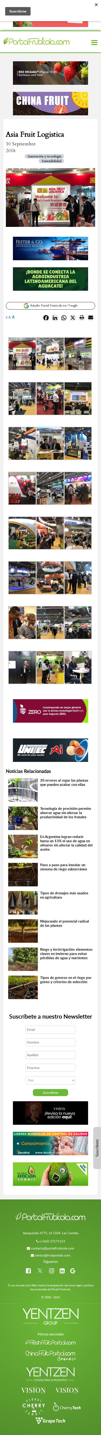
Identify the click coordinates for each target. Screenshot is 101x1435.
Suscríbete (97, 1148)
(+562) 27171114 (52, 1241)
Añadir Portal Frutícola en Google (53, 305)
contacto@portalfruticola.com (52, 1248)
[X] (72, 318)
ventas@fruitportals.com (52, 1255)
